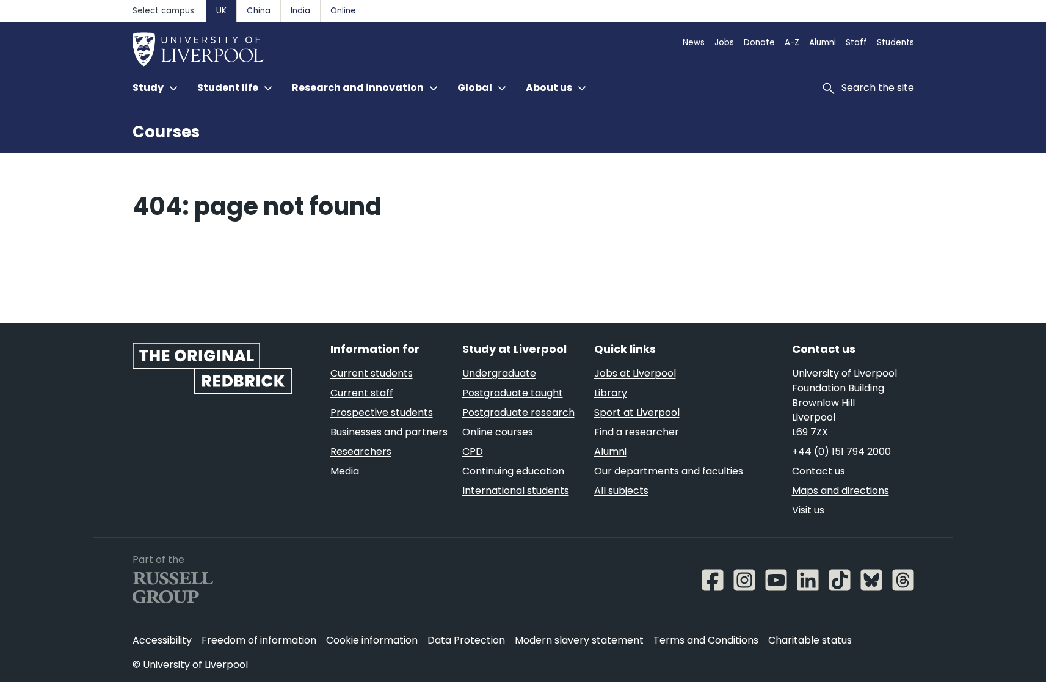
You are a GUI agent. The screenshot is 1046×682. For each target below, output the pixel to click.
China (259, 10)
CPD (472, 451)
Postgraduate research (518, 412)
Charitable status (810, 640)
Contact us (818, 471)
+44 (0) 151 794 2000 (841, 451)
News (694, 42)
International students (515, 491)
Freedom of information (259, 640)
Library (610, 393)
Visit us (808, 510)
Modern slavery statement (579, 640)
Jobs (724, 42)
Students (895, 42)
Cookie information (372, 640)
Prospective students (381, 412)
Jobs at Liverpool (635, 373)
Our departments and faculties (668, 471)
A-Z (792, 42)
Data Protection (466, 640)
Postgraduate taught (512, 393)
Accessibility (162, 640)
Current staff (361, 393)
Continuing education (513, 471)
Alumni (822, 42)
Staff (856, 42)
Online (343, 10)
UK (221, 10)
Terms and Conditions (705, 640)
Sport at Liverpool (637, 412)
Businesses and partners (389, 432)
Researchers (360, 451)
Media (344, 471)
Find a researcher (636, 432)
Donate (759, 42)
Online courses (497, 432)
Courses (166, 132)
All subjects (621, 491)
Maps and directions (840, 491)
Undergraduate (499, 373)
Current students (371, 373)
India (300, 10)
